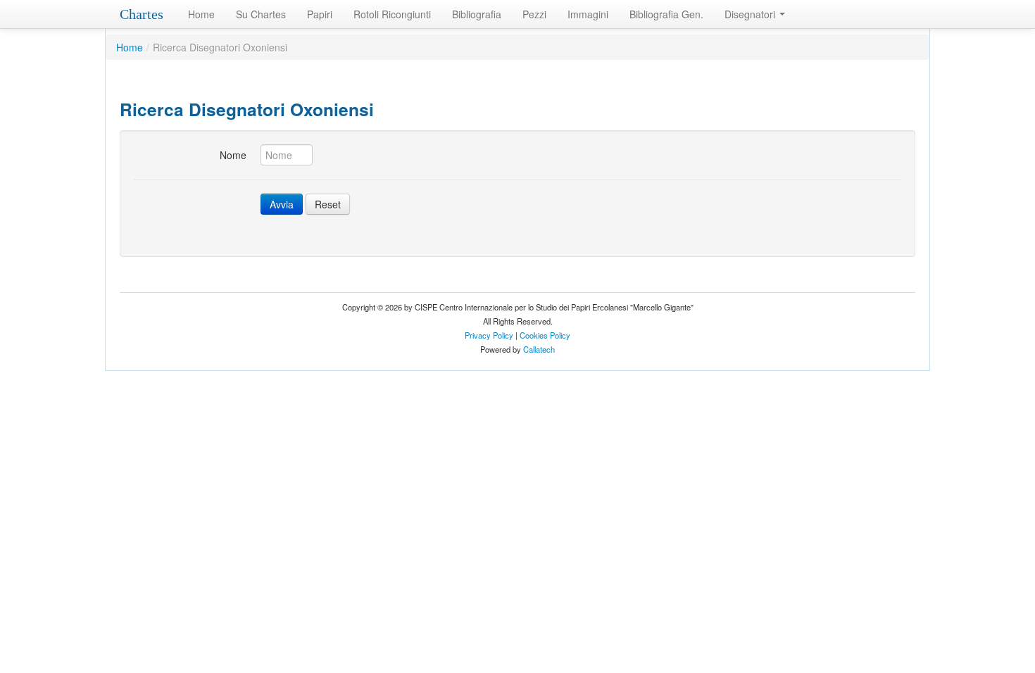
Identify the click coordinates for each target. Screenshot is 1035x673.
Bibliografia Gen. (666, 14)
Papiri (319, 14)
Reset (328, 204)
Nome (233, 155)
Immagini (587, 14)
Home (201, 14)
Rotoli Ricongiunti (392, 14)
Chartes (141, 14)
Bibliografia (476, 14)
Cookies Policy (545, 335)
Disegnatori (751, 14)
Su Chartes (261, 14)
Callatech (539, 349)
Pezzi (534, 14)
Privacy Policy (489, 335)
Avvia (282, 204)
